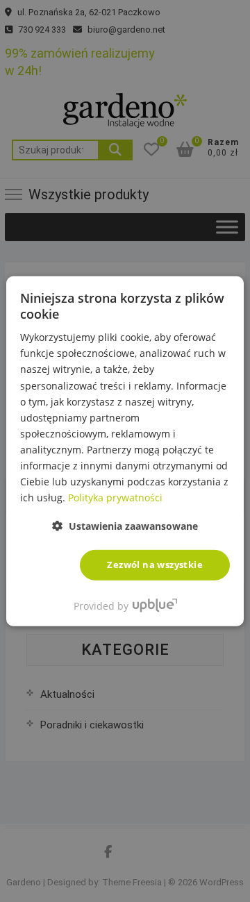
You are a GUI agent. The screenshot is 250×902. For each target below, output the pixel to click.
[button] (125, 526)
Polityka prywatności (115, 497)
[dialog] (125, 451)
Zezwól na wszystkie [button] (155, 564)
